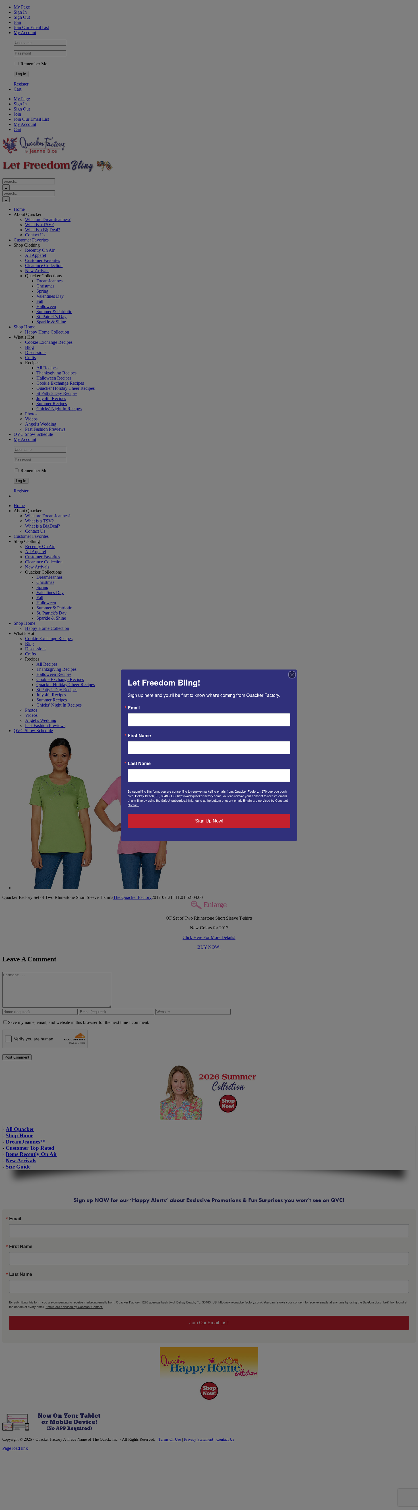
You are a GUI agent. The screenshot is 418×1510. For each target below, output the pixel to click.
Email (134, 707)
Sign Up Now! (209, 820)
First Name (139, 735)
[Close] (292, 674)
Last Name (139, 763)
